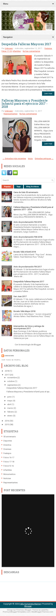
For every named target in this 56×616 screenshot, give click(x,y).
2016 (7, 421)
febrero (10, 412)
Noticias (7, 478)
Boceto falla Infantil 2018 (25, 252)
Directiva (7, 445)
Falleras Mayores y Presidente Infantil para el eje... (29, 391)
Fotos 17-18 (7, 51)
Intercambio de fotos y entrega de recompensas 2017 (29, 327)
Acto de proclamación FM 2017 (28, 266)
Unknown (9, 48)
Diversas (7, 449)
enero (10, 415)
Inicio (30, 158)
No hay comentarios (31, 51)
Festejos (48, 48)
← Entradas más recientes (14, 158)
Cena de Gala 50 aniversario (26, 192)
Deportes (7, 441)
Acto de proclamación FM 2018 (28, 222)
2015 (7, 424)
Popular (7, 187)
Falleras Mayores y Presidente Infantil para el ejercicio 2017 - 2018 (25, 103)
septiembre (12, 385)
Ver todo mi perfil (11, 360)
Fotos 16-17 (8, 457)
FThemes (20, 610)
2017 (7, 375)
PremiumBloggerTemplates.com (16, 612)
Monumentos (9, 474)
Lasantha (44, 610)
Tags (18, 187)
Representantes (10, 114)
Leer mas (48, 93)
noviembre (12, 377)
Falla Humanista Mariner (30, 604)
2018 (7, 371)
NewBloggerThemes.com (42, 612)
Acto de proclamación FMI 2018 (28, 237)
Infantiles (17, 51)
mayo (10, 400)
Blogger (37, 344)
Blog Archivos (32, 187)
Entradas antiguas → (44, 158)
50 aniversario (9, 436)
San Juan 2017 (20, 296)
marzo (10, 408)
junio (9, 397)
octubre (11, 381)
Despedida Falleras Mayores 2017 (26, 44)
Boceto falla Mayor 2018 (24, 311)
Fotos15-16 (8, 466)
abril (9, 404)
